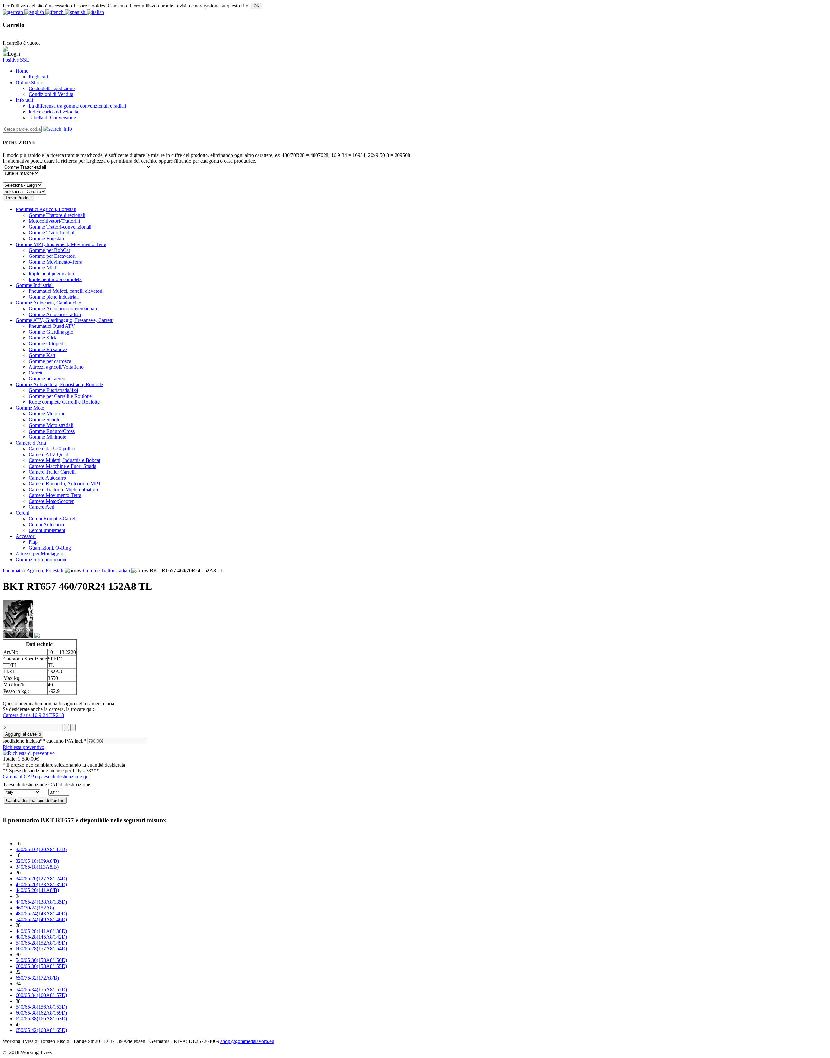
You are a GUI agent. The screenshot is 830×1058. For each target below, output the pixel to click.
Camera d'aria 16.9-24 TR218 (33, 715)
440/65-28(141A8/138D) (41, 931)
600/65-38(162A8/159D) (41, 1013)
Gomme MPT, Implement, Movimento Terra (61, 244)
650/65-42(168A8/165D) (41, 1030)
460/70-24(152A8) (35, 907)
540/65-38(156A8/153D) (41, 1007)
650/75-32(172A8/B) (37, 978)
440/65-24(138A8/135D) (41, 902)
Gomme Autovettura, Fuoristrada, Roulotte (59, 384)
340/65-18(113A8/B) (37, 867)
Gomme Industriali (35, 285)
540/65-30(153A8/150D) (41, 960)
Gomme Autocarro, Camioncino (48, 302)
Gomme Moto (30, 407)
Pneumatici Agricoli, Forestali (46, 209)
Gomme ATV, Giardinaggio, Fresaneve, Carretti (64, 320)
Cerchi (22, 513)
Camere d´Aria (31, 443)
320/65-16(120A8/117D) (41, 849)
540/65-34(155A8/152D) (41, 989)
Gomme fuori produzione (41, 559)
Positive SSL (16, 60)
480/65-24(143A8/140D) (41, 913)
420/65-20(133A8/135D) (41, 884)
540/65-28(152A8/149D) (41, 942)
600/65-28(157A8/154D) (41, 948)
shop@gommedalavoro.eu (247, 1041)
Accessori (26, 536)
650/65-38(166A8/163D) (41, 1018)
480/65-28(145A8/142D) (41, 937)
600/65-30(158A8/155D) (41, 966)
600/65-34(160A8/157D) (41, 995)
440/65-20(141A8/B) (37, 890)
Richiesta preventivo (23, 747)
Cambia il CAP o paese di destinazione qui (46, 776)
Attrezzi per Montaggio (39, 553)
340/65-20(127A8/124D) (41, 878)
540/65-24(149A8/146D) (41, 919)
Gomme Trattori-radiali (106, 570)
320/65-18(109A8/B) (37, 861)
